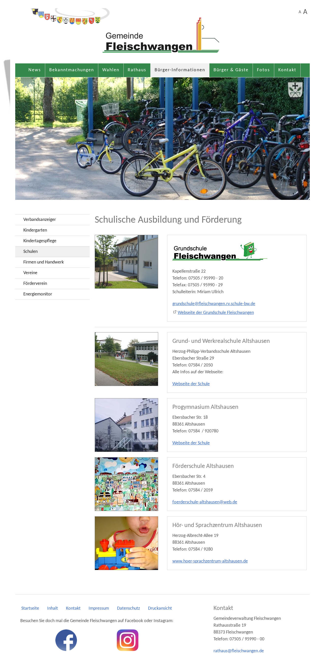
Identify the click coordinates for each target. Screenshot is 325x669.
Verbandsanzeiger (39, 219)
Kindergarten (35, 230)
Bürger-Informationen (180, 70)
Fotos (263, 70)
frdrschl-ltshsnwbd (203, 502)
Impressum (99, 608)
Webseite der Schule (191, 384)
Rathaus (137, 70)
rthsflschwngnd (238, 651)
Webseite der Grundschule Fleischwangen (216, 312)
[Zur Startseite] (162, 34)
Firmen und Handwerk (43, 262)
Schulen (30, 251)
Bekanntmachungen (71, 70)
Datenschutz (128, 608)
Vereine (30, 273)
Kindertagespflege (39, 241)
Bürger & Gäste (231, 70)
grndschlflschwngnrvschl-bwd (212, 304)
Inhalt (52, 608)
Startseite (30, 608)
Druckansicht (160, 608)
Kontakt (287, 70)
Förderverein (35, 283)
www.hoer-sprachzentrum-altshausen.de (210, 561)
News (34, 70)
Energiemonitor (37, 294)
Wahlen (110, 70)
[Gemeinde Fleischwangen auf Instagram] (127, 640)
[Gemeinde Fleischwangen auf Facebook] (66, 640)
